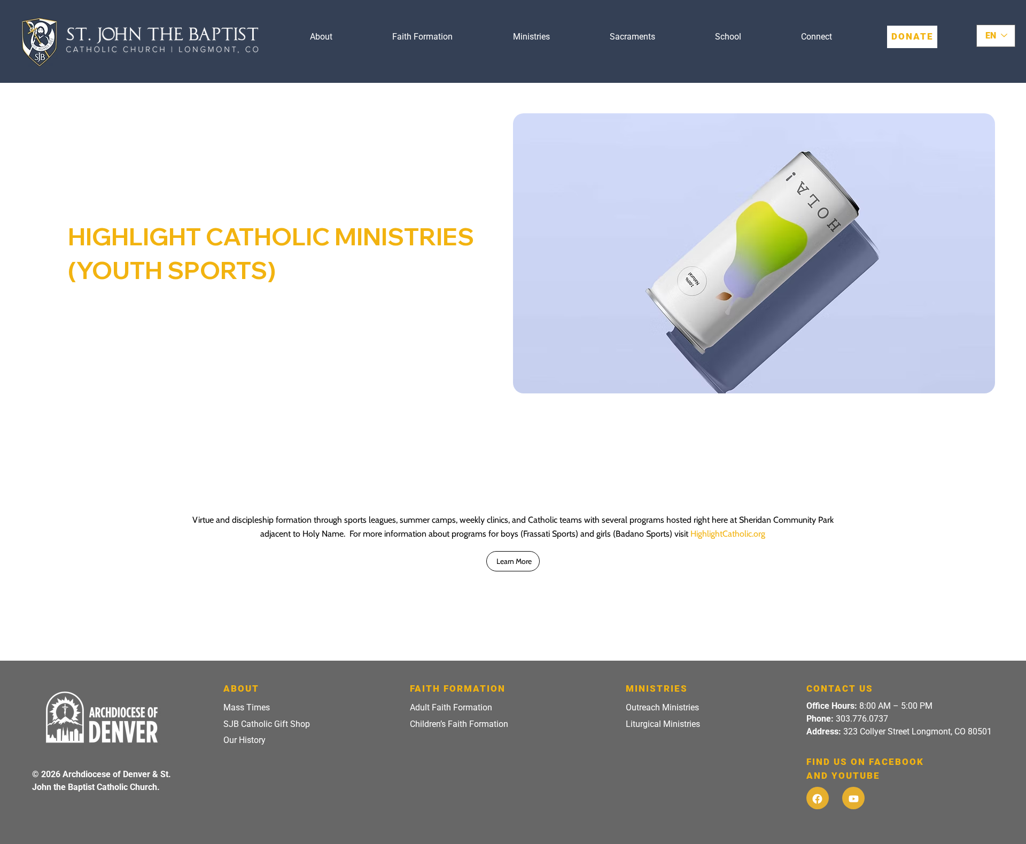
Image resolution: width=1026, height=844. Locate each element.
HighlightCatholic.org (727, 534)
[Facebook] (817, 798)
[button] (321, 37)
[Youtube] (853, 798)
